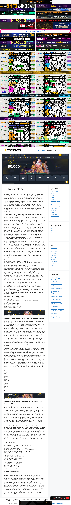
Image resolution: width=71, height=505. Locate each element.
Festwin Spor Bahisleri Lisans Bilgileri (56, 314)
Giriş (52, 232)
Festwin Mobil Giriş (55, 208)
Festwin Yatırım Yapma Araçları (60, 316)
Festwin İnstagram (55, 204)
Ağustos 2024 (54, 259)
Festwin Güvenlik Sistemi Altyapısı (56, 299)
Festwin (34, 150)
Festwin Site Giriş (59, 310)
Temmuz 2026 (54, 248)
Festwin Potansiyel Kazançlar (55, 307)
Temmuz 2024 (54, 261)
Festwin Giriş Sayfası (55, 201)
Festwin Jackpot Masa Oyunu (55, 303)
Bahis (52, 228)
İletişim (64, 150)
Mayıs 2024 (53, 265)
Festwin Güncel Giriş (59, 296)
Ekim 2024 (53, 255)
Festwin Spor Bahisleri (54, 313)
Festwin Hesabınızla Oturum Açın (55, 300)
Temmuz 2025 (54, 251)
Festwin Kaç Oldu (55, 216)
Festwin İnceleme (41, 150)
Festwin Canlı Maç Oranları (61, 285)
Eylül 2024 (53, 257)
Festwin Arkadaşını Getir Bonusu (55, 282)
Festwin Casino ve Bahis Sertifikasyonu (56, 288)
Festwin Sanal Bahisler (54, 309)
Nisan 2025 (53, 253)
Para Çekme (53, 234)
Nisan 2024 (53, 266)
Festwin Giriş (49, 150)
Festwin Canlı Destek (55, 206)
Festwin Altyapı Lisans (54, 281)
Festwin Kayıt (54, 214)
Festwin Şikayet (57, 150)
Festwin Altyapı (54, 202)
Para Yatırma (54, 235)
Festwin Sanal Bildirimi (61, 309)
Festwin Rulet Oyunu (63, 307)
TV (51, 237)
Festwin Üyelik (54, 212)
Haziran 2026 (54, 250)
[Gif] (35, 72)
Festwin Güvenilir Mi (55, 218)
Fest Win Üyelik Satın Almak (60, 317)
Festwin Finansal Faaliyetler (55, 291)
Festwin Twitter (53, 316)
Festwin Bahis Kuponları (54, 284)
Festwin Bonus (54, 210)
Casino (52, 230)
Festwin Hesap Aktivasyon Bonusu (56, 302)
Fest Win (59, 278)
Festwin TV (63, 314)
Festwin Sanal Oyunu (54, 310)
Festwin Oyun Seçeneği (54, 306)
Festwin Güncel (53, 296)
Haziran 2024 (54, 263)
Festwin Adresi (54, 191)
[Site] (17, 53)
